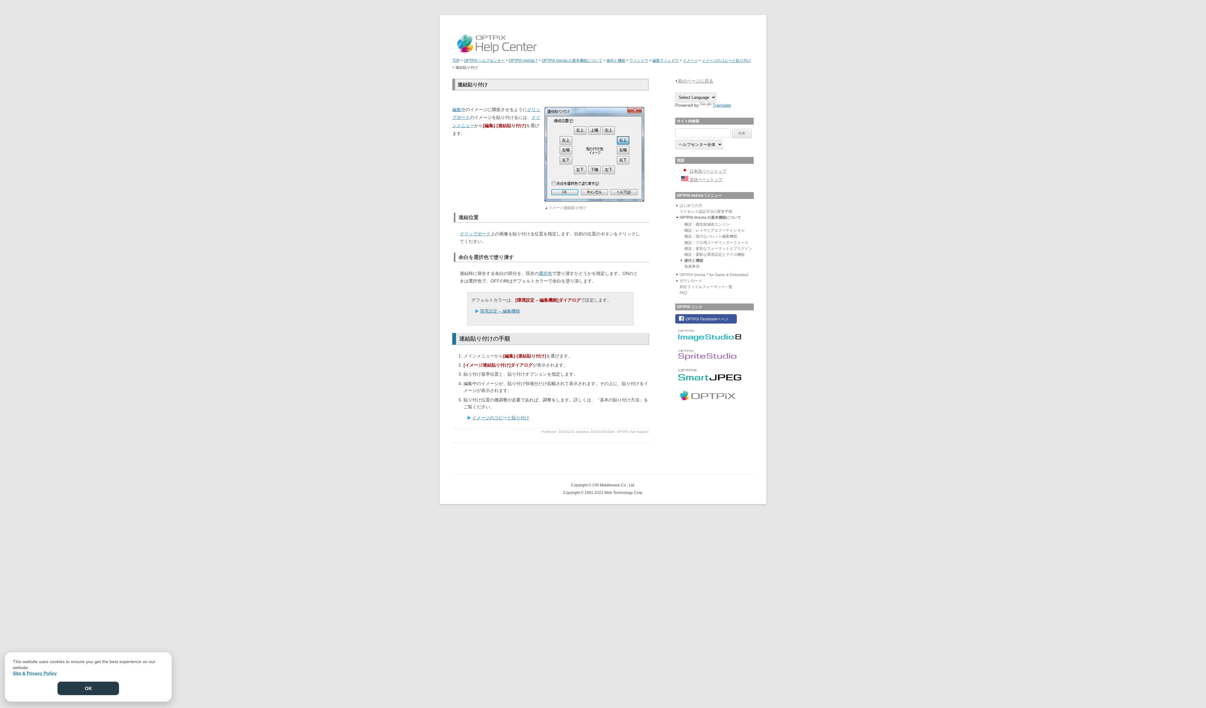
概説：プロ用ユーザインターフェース (716, 242)
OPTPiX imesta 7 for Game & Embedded (714, 275)
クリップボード (475, 233)
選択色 (545, 273)
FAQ (683, 293)
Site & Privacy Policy (35, 673)
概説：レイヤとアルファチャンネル (714, 230)
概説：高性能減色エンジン (707, 224)
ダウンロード (691, 281)
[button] (677, 205)
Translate (722, 105)
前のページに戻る (695, 81)
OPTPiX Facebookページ (706, 319)
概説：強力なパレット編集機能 (710, 236)
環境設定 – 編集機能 (500, 311)
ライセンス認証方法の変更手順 (706, 211)
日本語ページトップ (707, 171)
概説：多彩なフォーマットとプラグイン (718, 248)
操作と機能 (693, 260)
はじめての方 (691, 205)
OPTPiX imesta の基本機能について (710, 217)
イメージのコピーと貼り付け (500, 417)
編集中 (458, 109)
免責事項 (691, 266)
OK (88, 688)
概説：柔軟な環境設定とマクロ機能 (714, 254)
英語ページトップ (705, 179)
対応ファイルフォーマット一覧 (706, 287)
